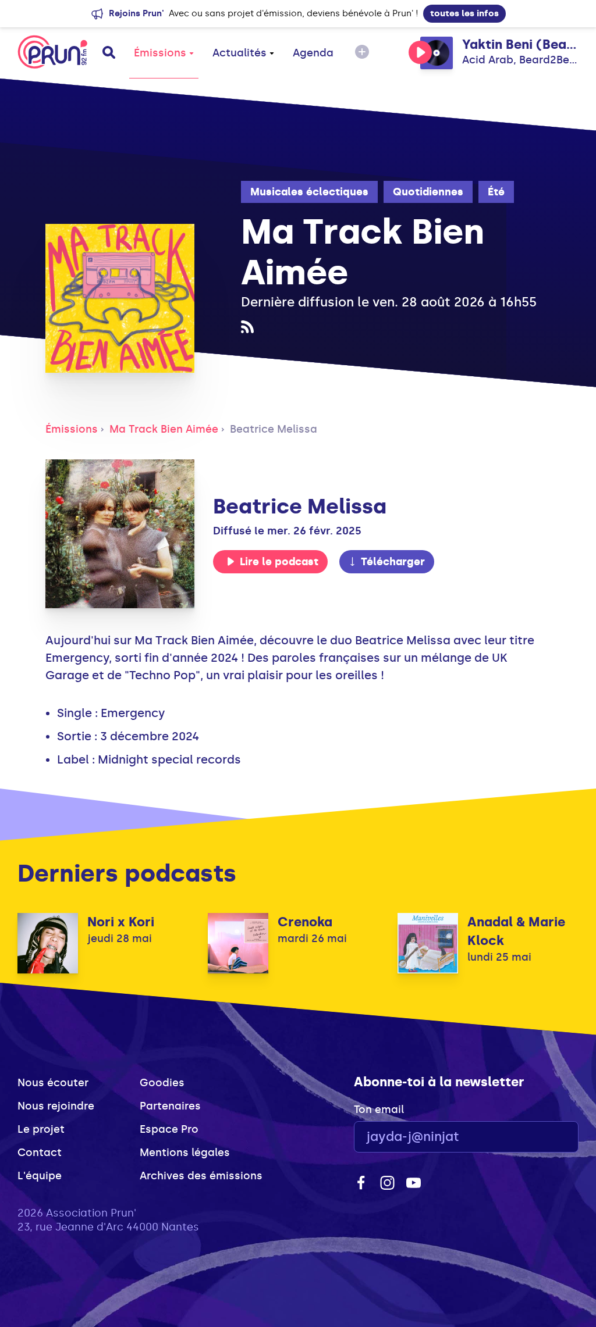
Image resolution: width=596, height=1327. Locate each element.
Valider (538, 1137)
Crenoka (305, 922)
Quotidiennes (428, 192)
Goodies (162, 1082)
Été (496, 192)
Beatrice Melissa (273, 429)
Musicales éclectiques (309, 192)
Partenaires (170, 1106)
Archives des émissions (201, 1175)
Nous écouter (52, 1082)
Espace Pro (169, 1129)
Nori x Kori (120, 922)
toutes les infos (464, 13)
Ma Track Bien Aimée (163, 429)
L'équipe (39, 1175)
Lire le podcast (279, 561)
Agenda (313, 53)
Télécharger (393, 561)
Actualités (239, 53)
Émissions (160, 53)
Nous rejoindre (55, 1106)
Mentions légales (185, 1152)
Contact (39, 1152)
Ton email (379, 1109)
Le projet (41, 1129)
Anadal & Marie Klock (516, 931)
